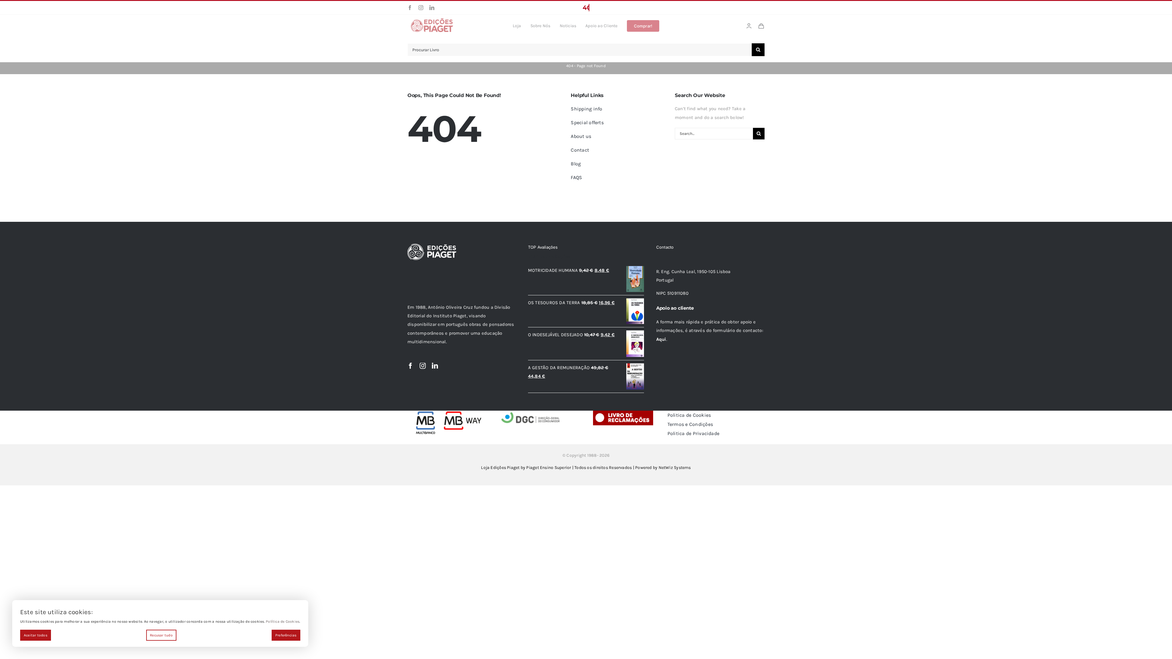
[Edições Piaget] (431, 20)
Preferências (286, 635)
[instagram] (420, 7)
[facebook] (409, 7)
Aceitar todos (35, 635)
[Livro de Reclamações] (623, 413)
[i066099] (530, 413)
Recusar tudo (161, 635)
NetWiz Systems (675, 467)
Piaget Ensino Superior (548, 467)
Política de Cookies (282, 621)
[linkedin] (431, 7)
